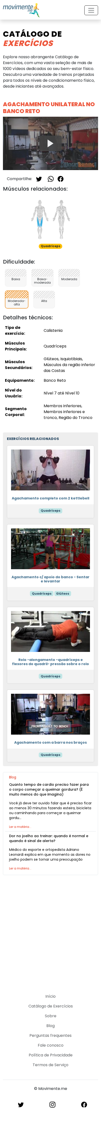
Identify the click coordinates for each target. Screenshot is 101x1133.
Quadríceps (50, 511)
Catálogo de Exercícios (50, 1006)
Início (50, 996)
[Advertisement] (50, 931)
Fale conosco (50, 1045)
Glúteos (62, 593)
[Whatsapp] (51, 179)
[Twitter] (39, 179)
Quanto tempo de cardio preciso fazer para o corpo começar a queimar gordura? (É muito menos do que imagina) (49, 789)
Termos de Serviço (50, 1065)
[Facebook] (60, 179)
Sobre (50, 1016)
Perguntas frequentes (50, 1035)
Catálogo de (32, 38)
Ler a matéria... (20, 827)
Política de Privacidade (51, 1055)
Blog (50, 1026)
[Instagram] (52, 1104)
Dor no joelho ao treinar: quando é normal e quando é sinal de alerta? (48, 838)
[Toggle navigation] (91, 10)
